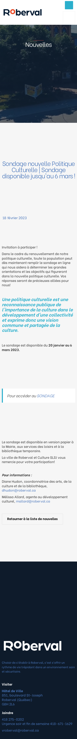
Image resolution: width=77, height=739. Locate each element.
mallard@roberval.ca (33, 501)
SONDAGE (45, 395)
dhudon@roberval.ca (19, 490)
